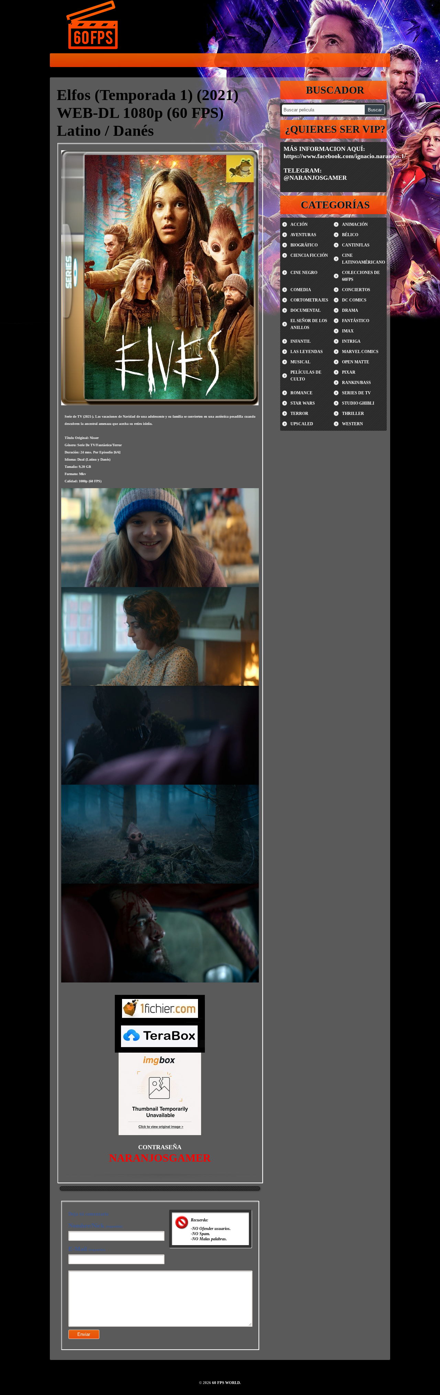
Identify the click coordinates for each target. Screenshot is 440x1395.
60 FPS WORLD (93, 26)
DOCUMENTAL (305, 310)
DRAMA (350, 310)
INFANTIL (300, 341)
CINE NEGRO (303, 272)
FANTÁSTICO (355, 320)
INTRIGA (351, 341)
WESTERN (352, 423)
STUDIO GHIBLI (358, 403)
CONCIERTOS (356, 289)
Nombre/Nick (95, 1225)
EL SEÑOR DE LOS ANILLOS (308, 324)
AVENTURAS (303, 234)
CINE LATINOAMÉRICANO (363, 259)
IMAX (348, 331)
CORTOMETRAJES (309, 300)
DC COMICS (354, 300)
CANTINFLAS (356, 245)
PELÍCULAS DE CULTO (305, 376)
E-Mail (86, 1248)
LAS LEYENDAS (306, 351)
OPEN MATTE (355, 362)
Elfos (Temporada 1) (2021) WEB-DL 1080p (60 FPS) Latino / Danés (148, 112)
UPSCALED (301, 423)
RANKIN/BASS (356, 382)
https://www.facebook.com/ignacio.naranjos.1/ (345, 156)
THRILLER (353, 413)
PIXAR (348, 372)
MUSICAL (300, 362)
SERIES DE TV (356, 393)
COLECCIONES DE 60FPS (361, 276)
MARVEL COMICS (360, 351)
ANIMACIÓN (355, 224)
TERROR (299, 413)
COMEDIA (300, 289)
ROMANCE (301, 393)
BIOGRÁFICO (304, 245)
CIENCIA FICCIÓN (309, 255)
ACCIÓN (299, 224)
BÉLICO (350, 234)
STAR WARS (302, 403)
